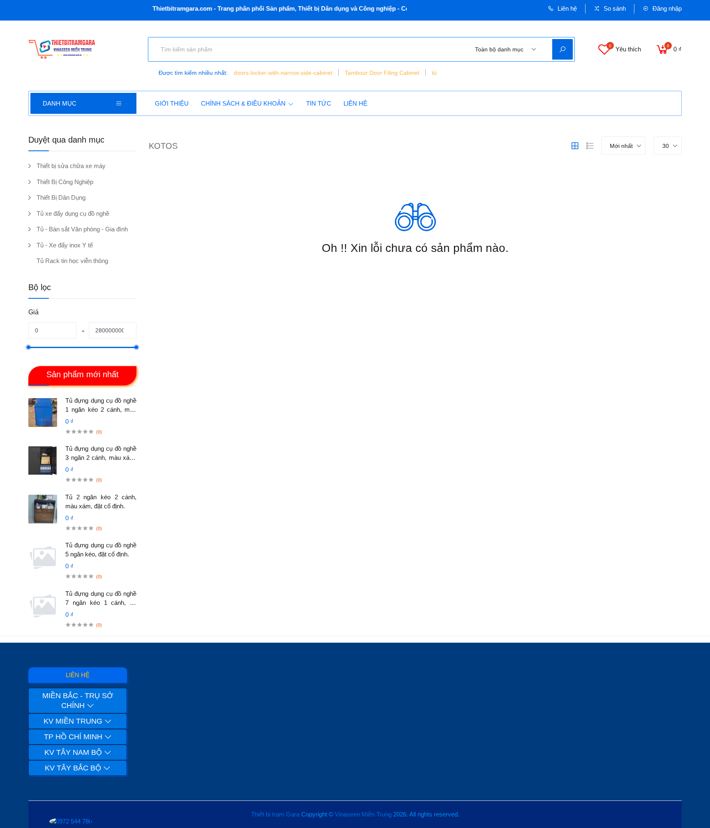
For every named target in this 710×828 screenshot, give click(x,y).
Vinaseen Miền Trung (363, 814)
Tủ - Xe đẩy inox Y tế (65, 245)
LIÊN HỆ (355, 103)
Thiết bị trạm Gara (275, 814)
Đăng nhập (666, 8)
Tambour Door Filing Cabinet (382, 72)
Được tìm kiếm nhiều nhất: (193, 72)
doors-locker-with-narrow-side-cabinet (283, 72)
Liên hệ (566, 8)
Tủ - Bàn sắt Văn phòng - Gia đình (82, 229)
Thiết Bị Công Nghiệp (65, 181)
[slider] (28, 347)
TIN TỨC (318, 103)
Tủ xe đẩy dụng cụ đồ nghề (73, 213)
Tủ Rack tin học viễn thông (72, 260)
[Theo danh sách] (590, 146)
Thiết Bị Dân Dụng (61, 197)
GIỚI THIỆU (172, 103)
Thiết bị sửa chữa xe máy (71, 165)
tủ (434, 72)
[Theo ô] (575, 146)
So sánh (614, 8)
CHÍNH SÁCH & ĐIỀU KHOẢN (243, 103)
